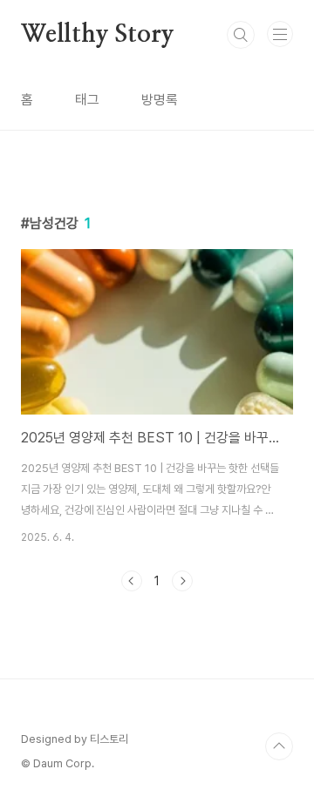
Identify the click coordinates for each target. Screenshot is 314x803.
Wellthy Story (97, 35)
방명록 (159, 99)
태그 (87, 99)
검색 (241, 35)
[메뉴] (280, 34)
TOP (279, 746)
